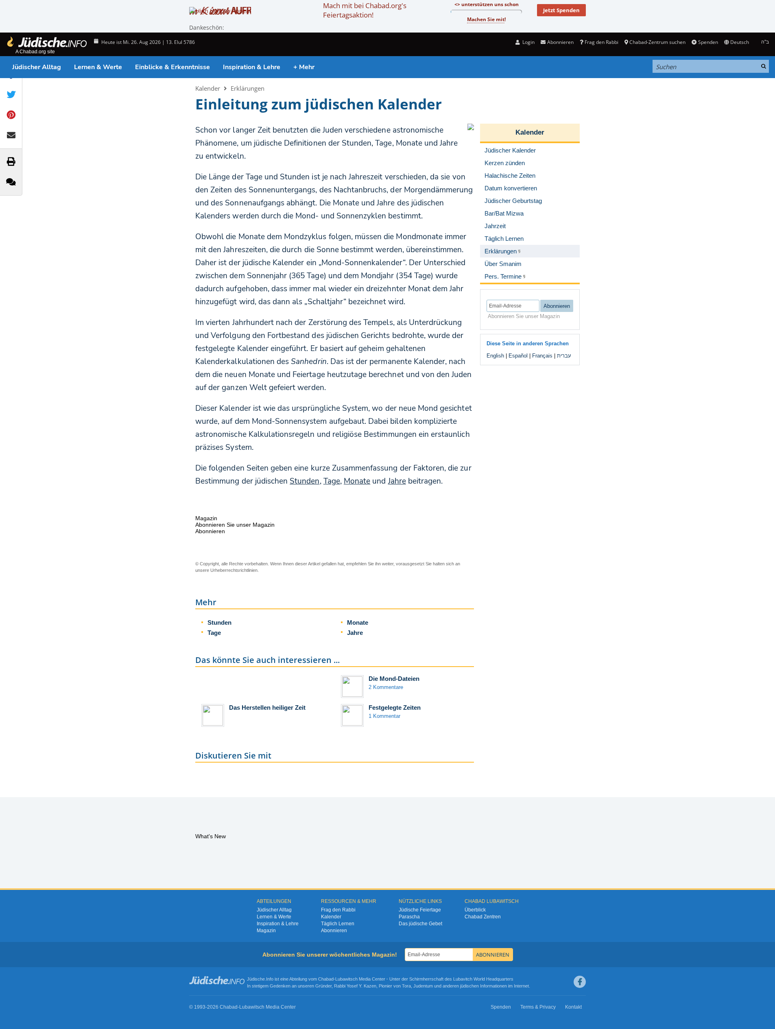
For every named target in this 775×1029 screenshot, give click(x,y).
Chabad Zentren (483, 917)
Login (528, 42)
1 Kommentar (384, 716)
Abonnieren (334, 930)
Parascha (409, 917)
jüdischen (469, 985)
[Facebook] (580, 982)
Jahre (397, 481)
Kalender (207, 88)
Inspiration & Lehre (251, 67)
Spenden (708, 42)
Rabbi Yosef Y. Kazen (355, 985)
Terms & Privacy (538, 1007)
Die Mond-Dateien (394, 678)
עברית (564, 356)
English (495, 356)
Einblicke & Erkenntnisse (172, 67)
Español (518, 356)
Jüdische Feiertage (420, 910)
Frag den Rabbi (601, 42)
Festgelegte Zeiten (395, 707)
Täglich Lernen (337, 924)
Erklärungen (247, 88)
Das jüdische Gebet (420, 924)
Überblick (475, 910)
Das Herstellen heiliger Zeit (267, 707)
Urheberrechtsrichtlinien (234, 570)
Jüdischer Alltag (36, 67)
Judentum (423, 985)
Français (542, 356)
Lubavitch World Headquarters (483, 979)
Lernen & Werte (98, 67)
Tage (331, 481)
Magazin (266, 930)
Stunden (304, 481)
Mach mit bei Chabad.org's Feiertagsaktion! (364, 10)
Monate (357, 481)
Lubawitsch (346, 979)
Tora (406, 985)
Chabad (326, 979)
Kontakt (573, 1007)
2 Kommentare (386, 687)
